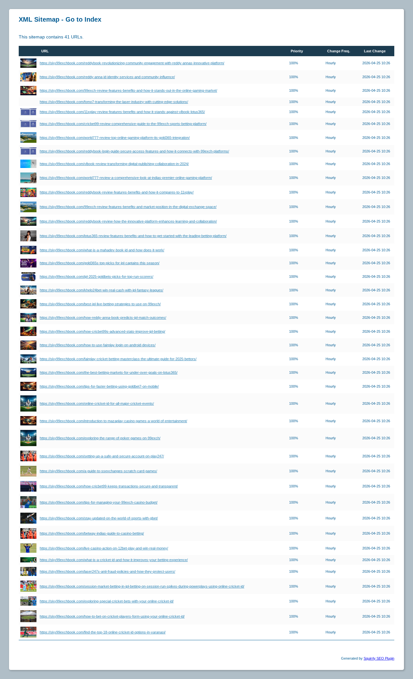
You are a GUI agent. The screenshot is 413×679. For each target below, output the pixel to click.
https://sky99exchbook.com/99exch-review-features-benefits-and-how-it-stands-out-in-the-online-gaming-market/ (128, 90)
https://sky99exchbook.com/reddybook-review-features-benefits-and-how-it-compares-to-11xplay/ (117, 192)
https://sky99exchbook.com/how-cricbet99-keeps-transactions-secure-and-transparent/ (109, 486)
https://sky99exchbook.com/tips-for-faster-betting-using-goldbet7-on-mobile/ (99, 386)
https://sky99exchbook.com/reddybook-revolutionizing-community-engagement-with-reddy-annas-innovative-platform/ (132, 63)
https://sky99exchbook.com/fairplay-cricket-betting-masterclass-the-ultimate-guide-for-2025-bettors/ (118, 359)
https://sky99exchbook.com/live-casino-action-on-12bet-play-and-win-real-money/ (104, 548)
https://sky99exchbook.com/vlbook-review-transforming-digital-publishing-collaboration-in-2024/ (114, 164)
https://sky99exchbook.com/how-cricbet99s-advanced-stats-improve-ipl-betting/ (102, 331)
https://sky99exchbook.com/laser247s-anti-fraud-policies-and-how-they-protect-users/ (107, 571)
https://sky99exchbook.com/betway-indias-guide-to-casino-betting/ (92, 533)
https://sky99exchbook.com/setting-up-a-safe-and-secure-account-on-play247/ (102, 456)
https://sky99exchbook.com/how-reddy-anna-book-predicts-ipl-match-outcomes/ (103, 317)
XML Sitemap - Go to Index (60, 19)
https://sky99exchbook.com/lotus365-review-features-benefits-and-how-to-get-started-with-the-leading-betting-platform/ (133, 236)
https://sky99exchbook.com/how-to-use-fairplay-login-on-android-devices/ (98, 345)
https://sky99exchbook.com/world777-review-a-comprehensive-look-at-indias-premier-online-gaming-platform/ (126, 178)
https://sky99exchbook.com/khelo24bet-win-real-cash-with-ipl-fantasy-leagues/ (101, 290)
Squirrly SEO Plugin (379, 658)
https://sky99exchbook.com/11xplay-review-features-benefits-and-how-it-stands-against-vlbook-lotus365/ (122, 112)
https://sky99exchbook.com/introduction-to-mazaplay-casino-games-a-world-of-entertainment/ (113, 421)
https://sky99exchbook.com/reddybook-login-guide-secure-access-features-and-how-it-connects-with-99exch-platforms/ (134, 151)
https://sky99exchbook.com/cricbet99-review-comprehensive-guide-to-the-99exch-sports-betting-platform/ (123, 124)
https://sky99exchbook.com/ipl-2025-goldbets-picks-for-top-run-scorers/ (96, 276)
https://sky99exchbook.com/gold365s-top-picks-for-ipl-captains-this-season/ (99, 263)
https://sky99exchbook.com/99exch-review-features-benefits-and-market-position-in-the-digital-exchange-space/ (128, 207)
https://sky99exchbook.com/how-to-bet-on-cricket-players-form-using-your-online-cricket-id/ (112, 616)
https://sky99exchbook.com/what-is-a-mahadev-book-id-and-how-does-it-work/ (102, 250)
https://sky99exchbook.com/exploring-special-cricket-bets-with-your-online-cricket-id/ (107, 601)
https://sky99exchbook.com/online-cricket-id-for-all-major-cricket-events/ (97, 403)
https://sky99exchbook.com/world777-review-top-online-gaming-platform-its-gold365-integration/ (115, 138)
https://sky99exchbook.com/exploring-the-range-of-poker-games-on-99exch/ (100, 438)
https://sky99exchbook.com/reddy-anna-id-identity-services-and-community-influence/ (107, 77)
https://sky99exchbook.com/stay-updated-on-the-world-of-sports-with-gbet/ (99, 518)
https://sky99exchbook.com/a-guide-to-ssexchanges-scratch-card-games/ (98, 471)
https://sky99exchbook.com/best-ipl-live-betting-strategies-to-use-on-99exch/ (100, 304)
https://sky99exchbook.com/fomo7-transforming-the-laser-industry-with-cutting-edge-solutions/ (114, 102)
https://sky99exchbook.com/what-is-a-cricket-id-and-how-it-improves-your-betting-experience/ (114, 560)
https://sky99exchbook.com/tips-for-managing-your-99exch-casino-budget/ (98, 502)
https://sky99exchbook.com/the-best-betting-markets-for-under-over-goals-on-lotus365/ (108, 372)
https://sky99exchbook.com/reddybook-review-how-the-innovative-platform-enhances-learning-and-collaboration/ (128, 221)
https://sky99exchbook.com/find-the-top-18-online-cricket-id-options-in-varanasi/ (103, 632)
